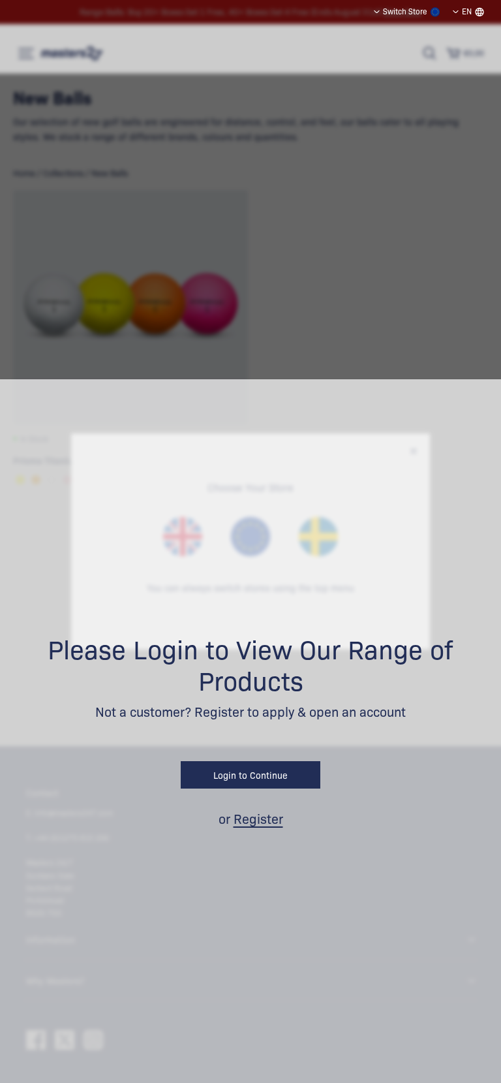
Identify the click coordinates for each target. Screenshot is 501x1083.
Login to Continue (250, 775)
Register (258, 818)
